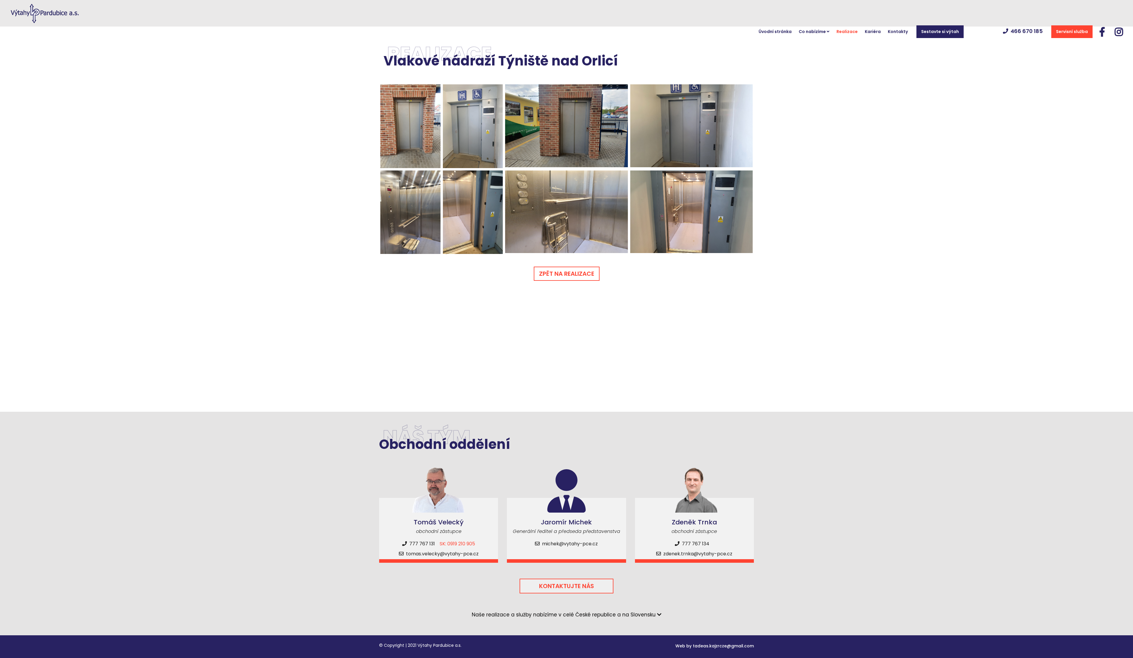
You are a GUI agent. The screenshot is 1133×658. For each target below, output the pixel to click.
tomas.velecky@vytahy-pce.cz (442, 553)
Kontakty (898, 32)
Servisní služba (1072, 32)
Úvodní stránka (775, 32)
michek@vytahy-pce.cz (570, 543)
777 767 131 (421, 543)
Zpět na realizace (566, 274)
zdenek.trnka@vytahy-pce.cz (697, 553)
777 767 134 (695, 543)
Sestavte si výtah (940, 32)
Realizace (847, 32)
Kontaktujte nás (566, 586)
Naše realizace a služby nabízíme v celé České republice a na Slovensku (564, 614)
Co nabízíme (813, 32)
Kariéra (873, 32)
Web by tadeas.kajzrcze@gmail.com (714, 646)
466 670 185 (1027, 31)
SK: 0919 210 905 (457, 543)
